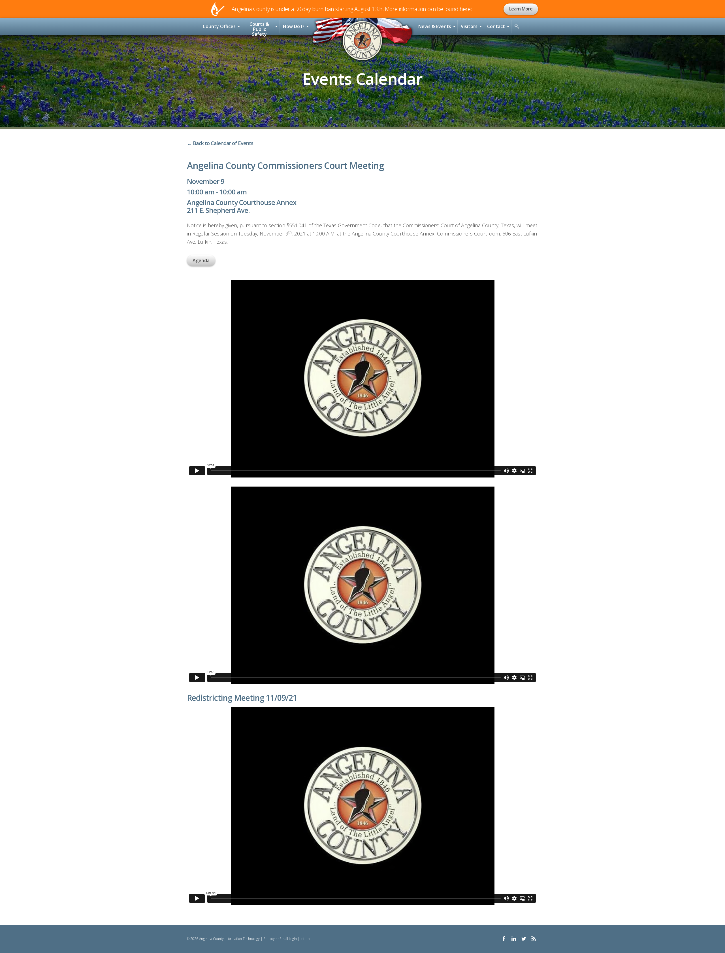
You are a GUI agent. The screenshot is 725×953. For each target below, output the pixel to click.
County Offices (219, 26)
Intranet (306, 938)
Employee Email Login (280, 938)
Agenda (201, 260)
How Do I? (293, 26)
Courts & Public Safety (259, 28)
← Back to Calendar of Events (220, 143)
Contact (496, 26)
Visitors (469, 26)
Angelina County (362, 40)
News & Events (434, 26)
